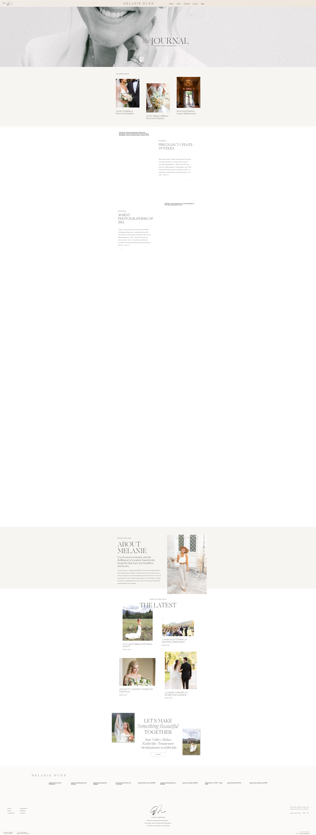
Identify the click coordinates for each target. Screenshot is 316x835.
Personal (163, 141)
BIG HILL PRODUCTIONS (304, 833)
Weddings (122, 211)
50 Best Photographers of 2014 (135, 219)
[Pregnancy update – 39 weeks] (135, 155)
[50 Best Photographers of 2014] (181, 226)
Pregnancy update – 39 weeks (177, 147)
